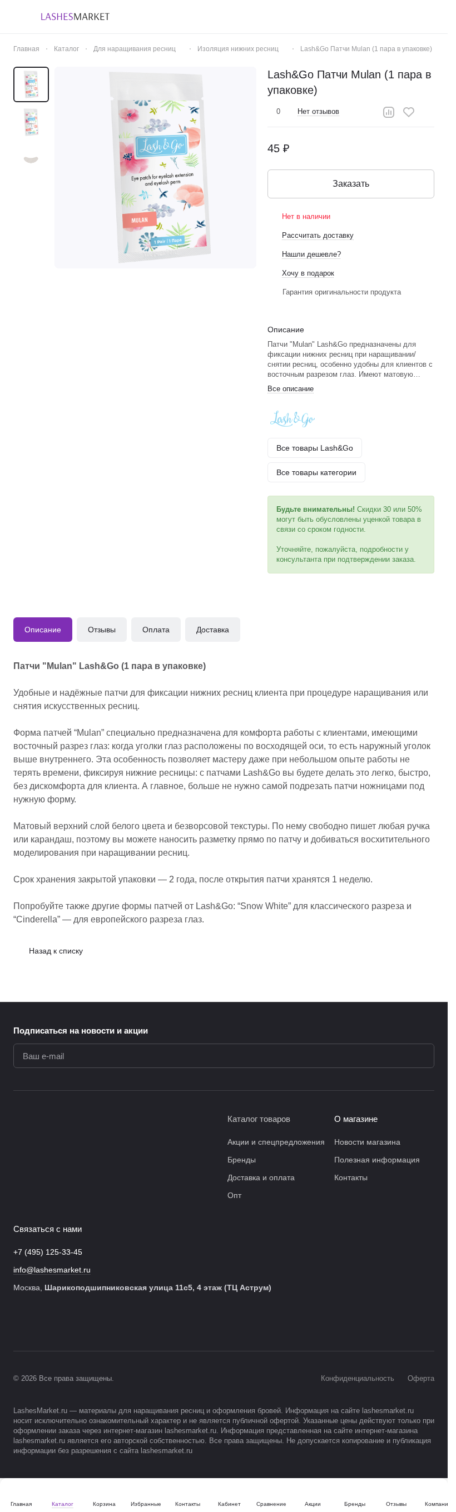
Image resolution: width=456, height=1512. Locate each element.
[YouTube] (86, 1322)
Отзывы (102, 629)
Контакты (351, 1177)
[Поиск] (313, 16)
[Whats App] (109, 1322)
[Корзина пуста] (428, 16)
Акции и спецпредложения (276, 1141)
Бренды (241, 1159)
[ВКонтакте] (20, 1322)
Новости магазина (367, 1141)
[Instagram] (42, 1322)
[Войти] (342, 16)
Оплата (156, 629)
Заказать (351, 183)
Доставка (212, 629)
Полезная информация (377, 1159)
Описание (42, 629)
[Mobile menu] (17, 16)
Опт (234, 1195)
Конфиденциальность (357, 1378)
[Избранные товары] (399, 16)
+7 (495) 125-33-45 (47, 1251)
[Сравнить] (388, 112)
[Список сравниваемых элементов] (370, 16)
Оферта (421, 1378)
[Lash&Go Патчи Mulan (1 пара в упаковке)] (155, 167)
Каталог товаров (258, 1119)
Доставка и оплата (261, 1177)
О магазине (356, 1119)
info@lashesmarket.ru (52, 1269)
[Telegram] (64, 1322)
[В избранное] (408, 112)
